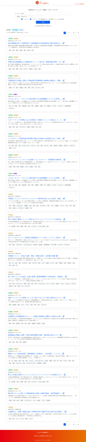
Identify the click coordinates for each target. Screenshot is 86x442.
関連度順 (21, 30)
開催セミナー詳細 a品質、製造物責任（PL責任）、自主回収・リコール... (35, 354)
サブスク (52, 283)
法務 (12, 145)
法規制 (25, 283)
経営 (13, 50)
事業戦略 (17, 323)
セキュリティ (72, 145)
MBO (29, 323)
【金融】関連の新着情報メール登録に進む (43, 25)
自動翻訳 (36, 105)
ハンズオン (54, 105)
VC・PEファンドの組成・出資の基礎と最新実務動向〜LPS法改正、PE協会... (36, 277)
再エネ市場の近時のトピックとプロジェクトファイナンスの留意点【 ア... (35, 375)
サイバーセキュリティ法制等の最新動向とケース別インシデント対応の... (35, 238)
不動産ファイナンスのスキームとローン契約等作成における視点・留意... (35, 199)
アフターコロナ (43, 205)
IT (13, 87)
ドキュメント (60, 105)
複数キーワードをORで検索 (57, 19)
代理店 (21, 50)
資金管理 (26, 208)
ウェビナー (26, 19)
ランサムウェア (19, 244)
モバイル (65, 360)
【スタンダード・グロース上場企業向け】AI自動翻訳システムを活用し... (35, 99)
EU (57, 360)
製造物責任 (39, 363)
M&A (10, 304)
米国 (22, 323)
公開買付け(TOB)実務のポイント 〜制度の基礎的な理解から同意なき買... (35, 316)
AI (9, 145)
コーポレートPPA (41, 226)
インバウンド (37, 87)
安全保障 (55, 145)
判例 (20, 342)
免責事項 (42, 436)
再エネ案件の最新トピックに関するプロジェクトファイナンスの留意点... (35, 219)
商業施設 (57, 205)
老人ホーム (15, 208)
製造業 (50, 360)
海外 (29, 105)
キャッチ (30, 418)
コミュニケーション (25, 145)
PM (42, 87)
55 (73, 32)
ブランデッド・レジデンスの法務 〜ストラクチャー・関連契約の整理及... (35, 160)
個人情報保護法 (46, 244)
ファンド (62, 205)
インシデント (60, 244)
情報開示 (48, 105)
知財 (16, 145)
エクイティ (73, 283)
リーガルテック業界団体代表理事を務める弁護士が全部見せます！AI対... (35, 138)
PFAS (14, 363)
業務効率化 (24, 105)
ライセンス (46, 145)
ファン (52, 205)
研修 (30, 205)
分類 (36, 166)
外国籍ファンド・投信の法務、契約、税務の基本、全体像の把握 (32, 256)
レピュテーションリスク (31, 363)
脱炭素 (21, 226)
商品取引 (31, 166)
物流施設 (26, 205)
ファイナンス (21, 208)
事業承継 (14, 304)
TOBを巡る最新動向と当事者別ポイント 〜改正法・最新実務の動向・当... (35, 62)
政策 (36, 283)
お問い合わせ (48, 436)
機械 (16, 105)
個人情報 (35, 244)
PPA (47, 226)
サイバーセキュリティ (28, 244)
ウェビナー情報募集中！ (80, 3)
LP (16, 265)
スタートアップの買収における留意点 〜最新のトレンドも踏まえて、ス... (35, 120)
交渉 (33, 87)
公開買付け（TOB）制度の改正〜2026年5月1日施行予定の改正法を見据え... (36, 412)
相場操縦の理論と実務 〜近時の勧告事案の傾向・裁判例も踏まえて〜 (33, 335)
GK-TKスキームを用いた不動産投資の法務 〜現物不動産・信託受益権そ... (35, 393)
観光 (25, 87)
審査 (41, 145)
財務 (51, 145)
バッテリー (31, 360)
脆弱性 (44, 363)
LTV (70, 205)
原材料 (16, 360)
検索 (43, 22)
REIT (29, 87)
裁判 (17, 342)
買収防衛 (33, 323)
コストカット (11, 108)
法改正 (28, 50)
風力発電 (13, 226)
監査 (38, 145)
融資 (25, 226)
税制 (13, 265)
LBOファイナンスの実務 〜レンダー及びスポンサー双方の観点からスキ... (35, 298)
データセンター (20, 205)
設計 (39, 166)
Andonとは (36, 436)
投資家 (41, 105)
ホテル (27, 166)
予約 (25, 323)
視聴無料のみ (44, 19)
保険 (10, 50)
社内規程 (60, 145)
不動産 (10, 87)
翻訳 (32, 105)
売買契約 (21, 87)
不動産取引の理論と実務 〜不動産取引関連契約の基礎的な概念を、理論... (35, 80)
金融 (17, 50)
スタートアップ (19, 283)
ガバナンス (33, 145)
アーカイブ (34, 19)
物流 (37, 205)
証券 (10, 105)
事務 (25, 50)
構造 (24, 363)
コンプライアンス (41, 283)
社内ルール (66, 145)
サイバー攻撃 (53, 244)
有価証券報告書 (68, 105)
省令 (32, 50)
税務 (29, 283)
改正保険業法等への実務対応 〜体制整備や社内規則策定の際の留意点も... (35, 43)
